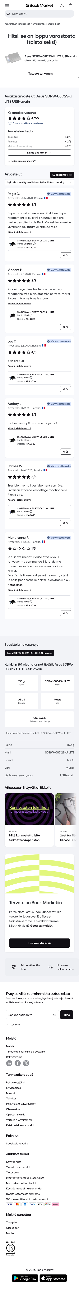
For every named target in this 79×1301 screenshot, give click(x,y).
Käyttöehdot (13, 1162)
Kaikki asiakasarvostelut (20, 1125)
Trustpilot (12, 1222)
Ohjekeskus (13, 1109)
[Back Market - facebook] (18, 1063)
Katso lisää (15, 585)
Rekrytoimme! (14, 1057)
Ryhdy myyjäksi (15, 1082)
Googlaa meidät (41, 925)
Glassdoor (12, 1227)
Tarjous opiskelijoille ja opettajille (25, 1051)
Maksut (10, 1093)
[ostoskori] (70, 5)
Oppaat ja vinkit (15, 1114)
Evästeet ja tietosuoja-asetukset (25, 1178)
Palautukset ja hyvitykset (20, 1104)
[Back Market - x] (26, 1063)
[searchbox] (42, 14)
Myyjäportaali (14, 1088)
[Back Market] (39, 5)
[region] (39, 821)
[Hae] (8, 14)
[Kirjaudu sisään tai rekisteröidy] (62, 5)
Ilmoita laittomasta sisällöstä (23, 1194)
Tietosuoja (12, 1172)
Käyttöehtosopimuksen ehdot (24, 1188)
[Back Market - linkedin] (9, 1063)
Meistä (10, 1046)
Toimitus (11, 1098)
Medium (11, 1233)
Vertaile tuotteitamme (19, 1120)
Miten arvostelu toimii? (23, 160)
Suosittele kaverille (17, 1143)
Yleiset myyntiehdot (18, 1167)
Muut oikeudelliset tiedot (21, 1183)
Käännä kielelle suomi (19, 232)
